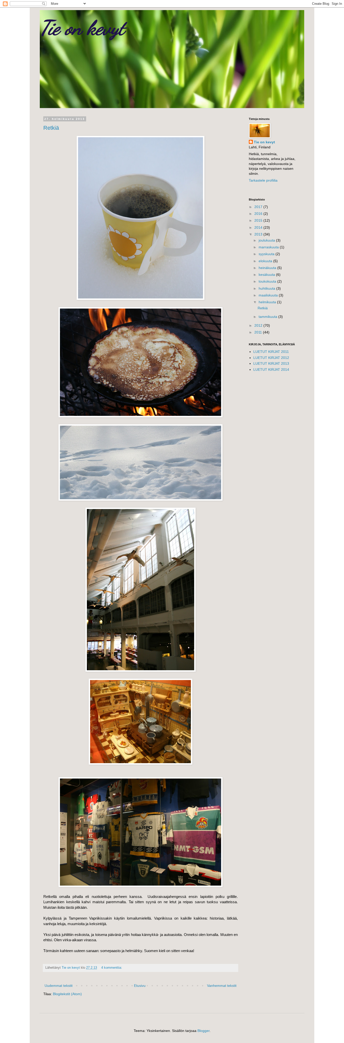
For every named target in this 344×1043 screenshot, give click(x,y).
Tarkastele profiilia (263, 180)
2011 (258, 332)
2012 (258, 325)
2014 (258, 227)
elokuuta (266, 261)
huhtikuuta (267, 288)
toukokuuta (268, 281)
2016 (258, 214)
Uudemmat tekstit (59, 986)
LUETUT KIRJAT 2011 (271, 352)
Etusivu (140, 986)
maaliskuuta (269, 295)
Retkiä (51, 128)
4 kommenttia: (112, 967)
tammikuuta (268, 317)
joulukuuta (267, 240)
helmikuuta (268, 302)
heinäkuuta (268, 268)
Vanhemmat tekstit (221, 986)
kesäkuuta (267, 275)
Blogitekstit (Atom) (67, 994)
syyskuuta (267, 254)
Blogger (203, 1031)
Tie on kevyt (82, 28)
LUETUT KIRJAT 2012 (271, 358)
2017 (258, 207)
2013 (258, 234)
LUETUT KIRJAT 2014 (271, 369)
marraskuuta (269, 247)
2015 (258, 220)
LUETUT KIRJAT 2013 (271, 363)
